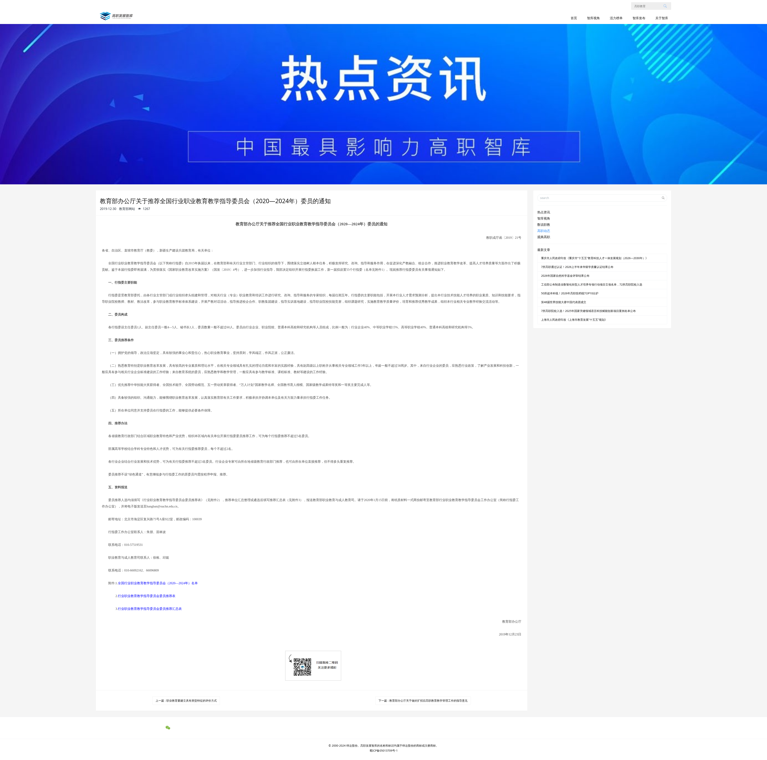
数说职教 (543, 224)
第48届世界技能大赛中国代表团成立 (563, 302)
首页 (574, 18)
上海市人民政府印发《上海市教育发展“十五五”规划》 (574, 320)
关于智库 (661, 18)
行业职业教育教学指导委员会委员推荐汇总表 (150, 608)
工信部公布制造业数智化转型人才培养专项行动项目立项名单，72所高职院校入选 (591, 284)
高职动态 (543, 231)
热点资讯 (543, 212)
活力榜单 (616, 18)
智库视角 (593, 18)
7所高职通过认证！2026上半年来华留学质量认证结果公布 (577, 267)
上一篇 (186, 700)
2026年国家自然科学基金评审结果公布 (565, 276)
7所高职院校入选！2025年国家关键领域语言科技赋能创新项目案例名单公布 (588, 311)
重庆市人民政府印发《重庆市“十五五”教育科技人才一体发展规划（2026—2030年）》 (594, 258)
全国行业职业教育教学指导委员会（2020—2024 (158, 583)
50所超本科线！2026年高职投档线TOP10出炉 (569, 293)
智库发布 (639, 18)
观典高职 (543, 237)
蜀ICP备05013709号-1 (384, 750)
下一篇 (423, 700)
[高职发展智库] (117, 18)
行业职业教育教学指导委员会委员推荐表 (146, 596)
